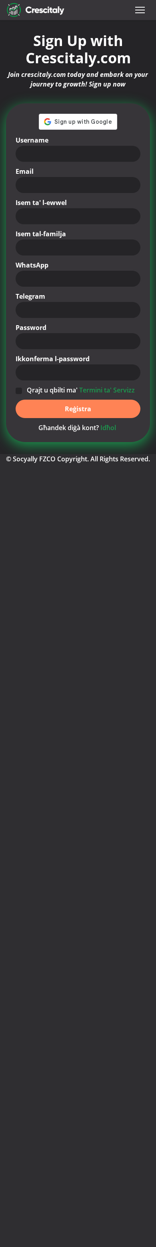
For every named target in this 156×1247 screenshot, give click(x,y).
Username (32, 140)
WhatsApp (32, 265)
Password (31, 327)
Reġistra (78, 408)
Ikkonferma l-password (53, 358)
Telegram (30, 296)
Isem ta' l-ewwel (41, 202)
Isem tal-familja (41, 233)
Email (25, 171)
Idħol (108, 427)
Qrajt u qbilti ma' (81, 390)
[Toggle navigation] (140, 10)
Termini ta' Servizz (107, 390)
